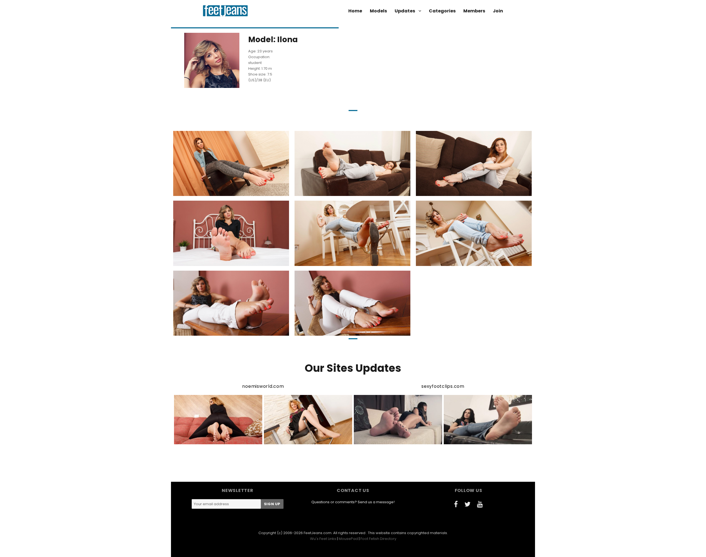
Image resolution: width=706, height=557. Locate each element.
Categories (442, 11)
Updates (405, 11)
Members (474, 11)
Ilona (199, 191)
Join (498, 11)
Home (355, 11)
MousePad (348, 538)
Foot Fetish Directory (378, 538)
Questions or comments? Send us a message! (353, 502)
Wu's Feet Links (323, 538)
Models (378, 11)
